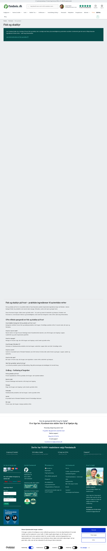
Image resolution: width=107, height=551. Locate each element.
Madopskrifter (69, 481)
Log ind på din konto (50, 484)
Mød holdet (48, 470)
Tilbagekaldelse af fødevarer (52, 487)
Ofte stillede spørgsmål (51, 476)
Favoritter (95, 7)
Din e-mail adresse (9, 497)
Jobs (67, 479)
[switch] (46, 547)
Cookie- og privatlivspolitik (72, 471)
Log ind (101, 7)
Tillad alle (93, 530)
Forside (5, 21)
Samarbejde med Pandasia (72, 492)
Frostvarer (10, 21)
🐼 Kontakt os (48, 468)
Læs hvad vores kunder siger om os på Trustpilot (53, 491)
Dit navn (6, 490)
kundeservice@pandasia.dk (93, 511)
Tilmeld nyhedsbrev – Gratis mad (74, 477)
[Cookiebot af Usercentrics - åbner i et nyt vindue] (10, 547)
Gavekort (68, 490)
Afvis (93, 540)
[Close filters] (16, 408)
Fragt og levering (49, 473)
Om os (67, 468)
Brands (67, 487)
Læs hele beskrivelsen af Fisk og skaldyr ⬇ (17, 37)
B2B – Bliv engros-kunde (72, 484)
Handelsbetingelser (71, 474)
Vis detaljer (83, 547)
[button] (99, 15)
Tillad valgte (93, 535)
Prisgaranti (47, 479)
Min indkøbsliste (49, 482)
